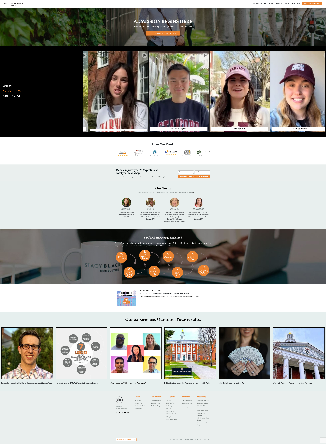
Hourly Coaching (155, 406)
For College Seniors (171, 406)
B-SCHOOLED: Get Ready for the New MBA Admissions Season (164, 294)
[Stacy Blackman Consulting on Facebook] (117, 412)
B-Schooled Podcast (202, 403)
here (192, 192)
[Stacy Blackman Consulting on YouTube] (125, 412)
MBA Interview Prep (187, 400)
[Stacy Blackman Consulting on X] (120, 412)
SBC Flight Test (170, 403)
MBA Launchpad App (203, 400)
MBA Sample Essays (202, 410)
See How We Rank (140, 406)
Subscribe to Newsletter (126, 440)
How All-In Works (155, 403)
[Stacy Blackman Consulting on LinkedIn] (122, 412)
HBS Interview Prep (187, 403)
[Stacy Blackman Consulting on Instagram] (128, 412)
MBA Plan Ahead (171, 414)
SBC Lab (169, 408)
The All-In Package (156, 400)
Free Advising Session (312, 3)
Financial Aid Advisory (172, 419)
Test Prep (168, 400)
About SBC (138, 400)
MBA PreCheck (170, 411)
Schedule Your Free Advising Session (194, 176)
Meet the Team (139, 403)
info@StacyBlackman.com (121, 408)
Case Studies (138, 408)
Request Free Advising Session (163, 33)
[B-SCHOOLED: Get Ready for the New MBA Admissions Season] (127, 306)
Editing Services (170, 416)
